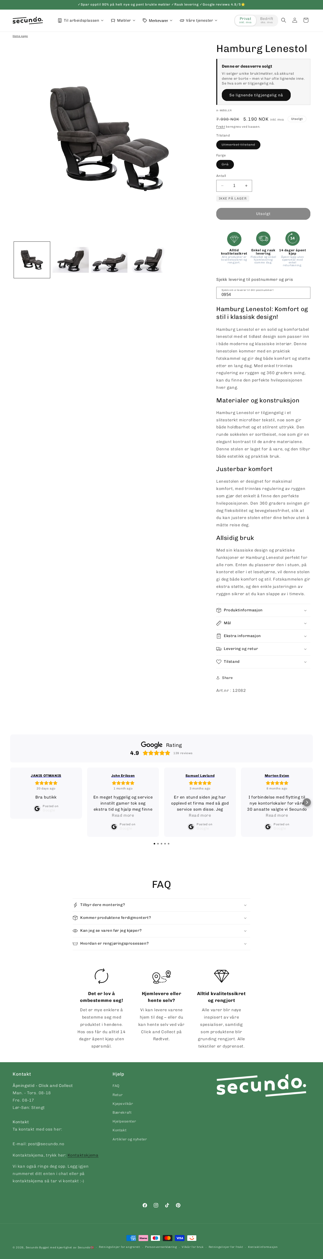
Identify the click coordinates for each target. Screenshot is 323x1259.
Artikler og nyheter (130, 1139)
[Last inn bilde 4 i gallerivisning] (148, 260)
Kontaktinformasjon (263, 1247)
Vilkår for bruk (193, 1247)
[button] (283, 20)
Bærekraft (122, 1112)
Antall (221, 176)
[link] (102, 1009)
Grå (228, 165)
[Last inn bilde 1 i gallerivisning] (32, 260)
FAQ (116, 1086)
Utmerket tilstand (241, 145)
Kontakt (119, 1130)
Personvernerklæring (161, 1247)
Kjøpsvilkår (123, 1104)
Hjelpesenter (124, 1121)
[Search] (304, 292)
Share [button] (227, 678)
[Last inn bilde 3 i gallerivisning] (109, 260)
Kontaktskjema (83, 1155)
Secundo (32, 1247)
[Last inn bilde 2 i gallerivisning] (70, 260)
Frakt (220, 126)
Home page (20, 35)
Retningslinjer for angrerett (119, 1247)
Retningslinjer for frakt (226, 1247)
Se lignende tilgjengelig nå (256, 95)
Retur (118, 1095)
